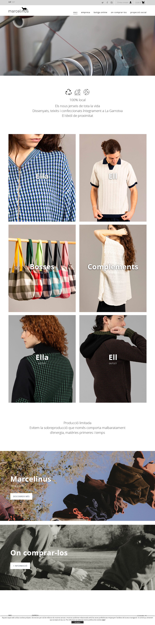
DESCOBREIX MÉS (21, 496)
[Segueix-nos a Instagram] (112, 3)
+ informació (20, 566)
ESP (13, 2)
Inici (10, 615)
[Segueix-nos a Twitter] (103, 3)
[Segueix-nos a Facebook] (107, 3)
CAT (9, 2)
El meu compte (122, 2)
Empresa (35, 615)
